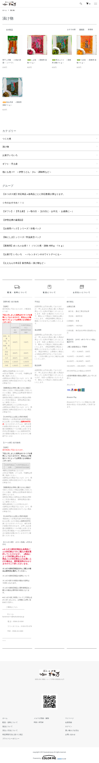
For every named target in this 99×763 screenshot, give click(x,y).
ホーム (4, 10)
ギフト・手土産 (10, 163)
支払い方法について (10, 730)
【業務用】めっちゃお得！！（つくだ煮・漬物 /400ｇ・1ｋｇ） (33, 245)
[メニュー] (95, 3)
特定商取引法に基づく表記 (12, 734)
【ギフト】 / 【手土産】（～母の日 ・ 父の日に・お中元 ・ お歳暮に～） (38, 211)
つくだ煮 (6, 138)
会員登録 (68, 722)
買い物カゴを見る (72, 730)
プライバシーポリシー (10, 738)
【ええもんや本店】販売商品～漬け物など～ (24, 262)
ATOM (41, 722)
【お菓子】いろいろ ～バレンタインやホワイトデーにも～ (32, 254)
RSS (35, 722)
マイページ (69, 718)
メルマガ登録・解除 (41, 718)
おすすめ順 (71, 29)
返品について (7, 726)
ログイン (68, 726)
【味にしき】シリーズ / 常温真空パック (21, 236)
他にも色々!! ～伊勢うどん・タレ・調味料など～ (26, 171)
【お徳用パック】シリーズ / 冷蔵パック (21, 228)
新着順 (90, 29)
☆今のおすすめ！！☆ (13, 202)
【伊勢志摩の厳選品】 (13, 219)
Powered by (37, 758)
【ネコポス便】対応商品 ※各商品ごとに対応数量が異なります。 (33, 193)
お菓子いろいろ (10, 155)
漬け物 (12, 10)
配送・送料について (10, 722)
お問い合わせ (70, 734)
